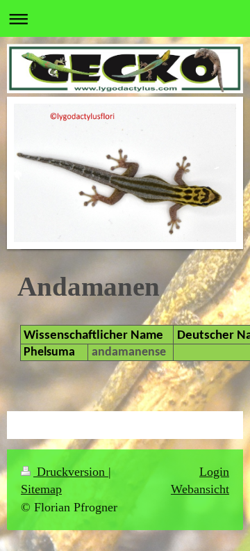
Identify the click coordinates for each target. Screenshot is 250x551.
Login (214, 472)
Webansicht (200, 489)
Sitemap (41, 489)
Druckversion (70, 472)
